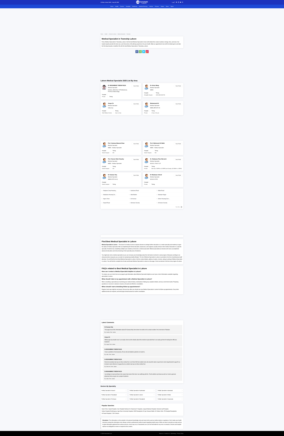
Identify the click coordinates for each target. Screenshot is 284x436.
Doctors (122, 6)
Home (111, 6)
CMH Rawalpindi (137, 411)
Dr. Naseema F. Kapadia (135, 409)
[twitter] (182, 2)
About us (161, 433)
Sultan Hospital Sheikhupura (109, 411)
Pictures (157, 6)
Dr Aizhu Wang (154, 85)
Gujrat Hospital (112, 409)
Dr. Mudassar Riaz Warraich (158, 159)
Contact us (167, 433)
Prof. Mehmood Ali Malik (157, 143)
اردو (173, 2)
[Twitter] (143, 51)
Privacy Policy (180, 433)
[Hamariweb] (142, 2)
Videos (162, 6)
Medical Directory (143, 6)
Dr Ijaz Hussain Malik (148, 411)
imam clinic (105, 409)
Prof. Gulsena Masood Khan (116, 143)
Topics (172, 6)
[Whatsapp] (140, 51)
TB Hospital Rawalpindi (170, 411)
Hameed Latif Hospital (162, 409)
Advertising (173, 433)
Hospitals (128, 6)
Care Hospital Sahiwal (123, 409)
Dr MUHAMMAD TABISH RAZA (117, 85)
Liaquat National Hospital (149, 409)
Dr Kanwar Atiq (112, 174)
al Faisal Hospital (106, 413)
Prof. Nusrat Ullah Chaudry (116, 159)
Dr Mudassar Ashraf (156, 174)
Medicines (134, 6)
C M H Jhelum (115, 413)
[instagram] (147, 51)
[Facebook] (136, 51)
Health (116, 6)
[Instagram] (178, 2)
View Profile (136, 86)
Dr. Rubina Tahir (159, 411)
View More (178, 206)
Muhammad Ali (154, 103)
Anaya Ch (111, 103)
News (167, 6)
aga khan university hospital (125, 411)
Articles (151, 6)
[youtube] (180, 2)
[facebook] (176, 2)
